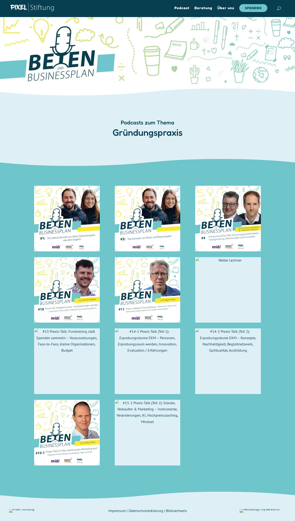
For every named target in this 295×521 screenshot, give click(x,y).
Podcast (181, 8)
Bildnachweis (176, 510)
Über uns (225, 8)
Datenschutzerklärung (146, 510)
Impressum (117, 510)
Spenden (253, 8)
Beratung (203, 8)
